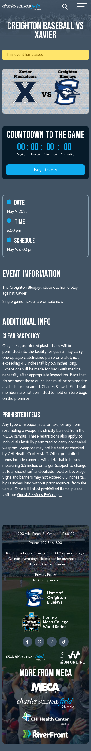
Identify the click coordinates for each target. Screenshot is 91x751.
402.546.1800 (51, 542)
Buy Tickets (45, 170)
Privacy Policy (45, 574)
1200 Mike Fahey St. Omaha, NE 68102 (45, 533)
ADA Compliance (45, 580)
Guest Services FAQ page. (39, 494)
